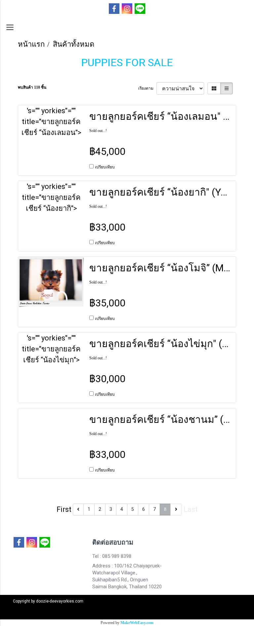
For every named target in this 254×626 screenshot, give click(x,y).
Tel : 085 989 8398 (111, 556)
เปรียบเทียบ (105, 167)
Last (191, 509)
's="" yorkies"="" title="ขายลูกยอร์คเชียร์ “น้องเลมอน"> (51, 122)
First (64, 509)
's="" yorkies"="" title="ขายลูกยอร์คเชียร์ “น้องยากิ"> (51, 197)
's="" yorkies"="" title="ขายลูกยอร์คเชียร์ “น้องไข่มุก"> (51, 349)
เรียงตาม (147, 88)
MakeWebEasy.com (136, 622)
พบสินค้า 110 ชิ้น (32, 87)
